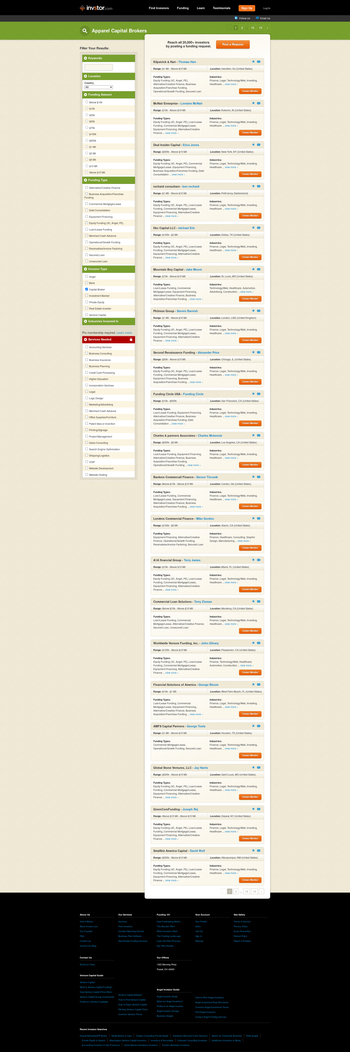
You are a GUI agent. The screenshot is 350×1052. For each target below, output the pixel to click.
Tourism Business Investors (176, 1045)
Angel (92, 276)
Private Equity (96, 302)
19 (260, 28)
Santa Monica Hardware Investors (141, 1045)
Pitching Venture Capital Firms (133, 1009)
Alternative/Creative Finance (104, 187)
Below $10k (95, 102)
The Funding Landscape (169, 936)
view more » (231, 84)
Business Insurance (100, 360)
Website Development (101, 468)
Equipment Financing (101, 216)
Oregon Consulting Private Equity (152, 1035)
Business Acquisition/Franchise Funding (104, 195)
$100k (92, 134)
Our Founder (86, 931)
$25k (92, 115)
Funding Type (98, 180)
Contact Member (258, 62)
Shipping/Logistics (99, 455)
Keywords (95, 58)
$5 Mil (92, 159)
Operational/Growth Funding (104, 242)
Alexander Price (208, 352)
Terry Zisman (203, 602)
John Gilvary (210, 643)
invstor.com (96, 8)
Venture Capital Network (130, 994)
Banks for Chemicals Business (227, 1035)
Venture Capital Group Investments (97, 996)
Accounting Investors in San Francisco (101, 1045)
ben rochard (190, 186)
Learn (201, 8)
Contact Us (85, 940)
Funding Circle (193, 394)
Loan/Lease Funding (100, 229)
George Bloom (208, 685)
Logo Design (96, 398)
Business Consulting (100, 353)
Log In (266, 8)
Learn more (124, 333)
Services (122, 921)
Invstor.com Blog (88, 945)
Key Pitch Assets (165, 945)
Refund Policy (240, 936)
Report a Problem (242, 940)
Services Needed (99, 339)
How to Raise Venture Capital (132, 1004)
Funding (183, 8)
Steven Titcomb (207, 477)
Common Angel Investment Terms (212, 1007)
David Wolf (197, 851)
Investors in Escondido (162, 1040)
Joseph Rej (190, 809)
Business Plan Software (130, 936)
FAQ (82, 936)
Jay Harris (201, 768)
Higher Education (98, 379)
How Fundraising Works (168, 921)
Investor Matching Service (131, 931)
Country (89, 83)
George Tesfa (196, 726)
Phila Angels (252, 1035)
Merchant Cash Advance (102, 235)
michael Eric (186, 228)
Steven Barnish (187, 311)
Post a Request (232, 44)
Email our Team (87, 964)
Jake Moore (194, 269)
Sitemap (199, 940)
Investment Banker (99, 295)
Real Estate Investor (100, 308)
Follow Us (244, 18)
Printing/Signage (98, 430)
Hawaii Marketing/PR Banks (93, 1035)
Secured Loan (97, 255)
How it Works (86, 921)
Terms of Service (242, 921)
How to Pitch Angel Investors (209, 997)
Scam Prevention (242, 931)
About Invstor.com (89, 926)
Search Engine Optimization (104, 449)
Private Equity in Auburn (93, 1040)
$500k (92, 140)
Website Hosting (98, 474)
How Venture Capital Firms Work (96, 991)
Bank (92, 283)
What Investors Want (167, 931)
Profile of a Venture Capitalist (94, 1001)
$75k (92, 127)
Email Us (265, 18)
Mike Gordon (205, 518)
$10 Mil (93, 166)
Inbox (198, 926)
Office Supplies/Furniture (102, 417)
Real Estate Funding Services (132, 940)
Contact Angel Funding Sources (210, 1016)
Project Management (100, 436)
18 (252, 28)
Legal (92, 391)
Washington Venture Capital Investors (128, 1040)
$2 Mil (92, 153)
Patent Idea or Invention (102, 423)
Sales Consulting (98, 442)
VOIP (92, 462)
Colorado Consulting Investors (192, 1040)
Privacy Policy (241, 926)
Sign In (198, 936)
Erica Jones (191, 145)
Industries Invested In (103, 321)
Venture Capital (97, 315)
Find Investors (159, 8)
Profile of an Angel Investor (170, 1006)
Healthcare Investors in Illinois (226, 1040)
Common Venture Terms (130, 1014)
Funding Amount (100, 94)
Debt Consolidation (99, 210)
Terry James (192, 560)
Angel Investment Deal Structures (211, 1002)
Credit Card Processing (102, 372)
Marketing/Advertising (101, 404)
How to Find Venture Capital (131, 999)
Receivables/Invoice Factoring (105, 248)
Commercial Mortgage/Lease (105, 204)
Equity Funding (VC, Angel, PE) (106, 223)
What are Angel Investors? (170, 1001)
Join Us (199, 931)
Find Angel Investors (205, 1012)
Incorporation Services (101, 385)
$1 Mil (92, 146)
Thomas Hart (187, 62)
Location (94, 76)
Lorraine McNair (191, 103)
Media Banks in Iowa (121, 1035)
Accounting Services (100, 347)
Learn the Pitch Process (168, 940)
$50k (92, 121)
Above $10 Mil (97, 172)
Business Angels (165, 1015)
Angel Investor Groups (168, 1011)
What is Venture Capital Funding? (96, 987)
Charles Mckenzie (210, 435)
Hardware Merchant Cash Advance (190, 1035)
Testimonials (221, 8)
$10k (92, 108)
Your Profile (201, 921)
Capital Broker (97, 289)
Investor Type (97, 269)
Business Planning (99, 366)
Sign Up (246, 8)
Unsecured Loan (98, 261)
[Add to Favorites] (253, 61)
